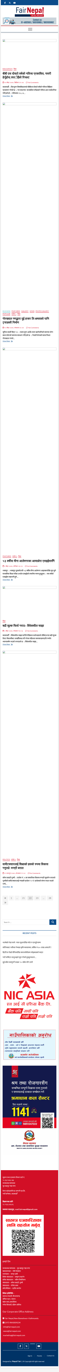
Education (7, 69)
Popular (6, 314)
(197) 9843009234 (12, 1322)
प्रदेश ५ (14, 314)
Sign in (30, 1356)
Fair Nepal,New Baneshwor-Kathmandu (21, 1318)
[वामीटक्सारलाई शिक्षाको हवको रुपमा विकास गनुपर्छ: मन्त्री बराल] (29, 753)
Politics (6, 859)
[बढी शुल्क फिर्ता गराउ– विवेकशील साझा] (29, 602)
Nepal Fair (16, 1361)
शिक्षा (15, 69)
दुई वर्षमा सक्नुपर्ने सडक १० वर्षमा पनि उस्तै (18, 962)
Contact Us (50, 1356)
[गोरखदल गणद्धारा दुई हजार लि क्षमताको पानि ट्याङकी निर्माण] (29, 205)
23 (38, 898)
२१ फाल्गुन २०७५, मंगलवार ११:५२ (14, 873)
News (32, 311)
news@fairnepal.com (12, 1331)
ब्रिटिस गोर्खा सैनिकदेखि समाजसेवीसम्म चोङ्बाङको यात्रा (23, 952)
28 (51, 898)
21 (24, 898)
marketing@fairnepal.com (14, 1335)
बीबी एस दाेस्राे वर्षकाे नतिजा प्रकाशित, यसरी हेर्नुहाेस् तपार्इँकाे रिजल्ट (27, 75)
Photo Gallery (42, 311)
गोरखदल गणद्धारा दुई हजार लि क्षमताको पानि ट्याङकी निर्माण (26, 320)
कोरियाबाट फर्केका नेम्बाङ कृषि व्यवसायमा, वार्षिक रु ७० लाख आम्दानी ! (27, 947)
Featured (16, 311)
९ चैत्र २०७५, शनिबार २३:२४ (13, 566)
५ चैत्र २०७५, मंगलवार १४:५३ (13, 631)
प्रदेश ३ (14, 556)
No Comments (33, 82)
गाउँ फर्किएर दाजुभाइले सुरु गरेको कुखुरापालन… (19, 957)
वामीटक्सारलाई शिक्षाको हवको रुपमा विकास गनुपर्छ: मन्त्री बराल (25, 866)
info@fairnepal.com (11, 1327)
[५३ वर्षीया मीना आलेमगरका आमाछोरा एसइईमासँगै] (29, 450)
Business (6, 311)
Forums (39, 1356)
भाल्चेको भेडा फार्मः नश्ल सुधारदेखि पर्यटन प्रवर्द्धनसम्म (22, 942)
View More (9, 96)
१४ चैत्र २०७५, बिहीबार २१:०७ (14, 82)
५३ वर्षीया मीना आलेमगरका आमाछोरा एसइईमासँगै (28, 561)
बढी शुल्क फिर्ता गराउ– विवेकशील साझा (23, 625)
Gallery (25, 311)
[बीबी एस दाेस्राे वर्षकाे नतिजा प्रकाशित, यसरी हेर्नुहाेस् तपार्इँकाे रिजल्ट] (29, 52)
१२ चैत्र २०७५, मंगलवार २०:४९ (14, 328)
